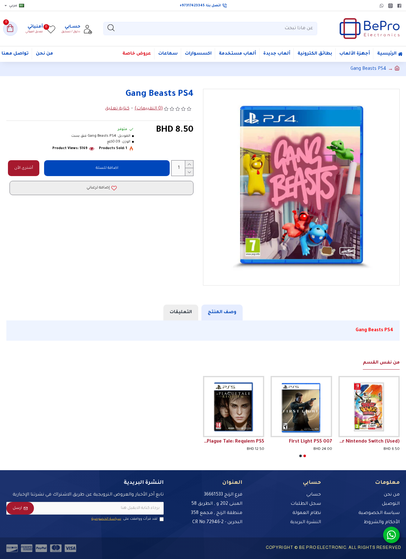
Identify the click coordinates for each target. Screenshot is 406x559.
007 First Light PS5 (310, 441)
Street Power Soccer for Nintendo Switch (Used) (369, 441)
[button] (305, 456)
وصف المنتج (222, 312)
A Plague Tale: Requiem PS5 (233, 441)
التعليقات (181, 312)
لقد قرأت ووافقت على (124, 519)
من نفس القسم (381, 362)
